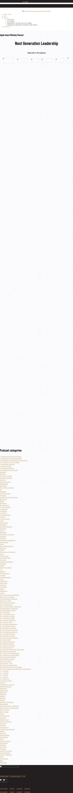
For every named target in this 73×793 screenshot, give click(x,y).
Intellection (3, 581)
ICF (1, 570)
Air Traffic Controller (7, 488)
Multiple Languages (6, 702)
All (1, 490)
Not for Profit (4, 710)
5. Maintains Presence (7, 464)
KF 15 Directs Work (6, 622)
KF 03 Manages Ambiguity (8, 599)
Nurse (2, 714)
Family (2, 550)
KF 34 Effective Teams (7, 659)
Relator (2, 731)
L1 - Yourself (4, 671)
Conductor (3, 513)
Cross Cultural (5, 519)
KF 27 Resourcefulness (7, 646)
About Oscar (7, 14)
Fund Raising (4, 556)
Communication (5, 507)
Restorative (4, 737)
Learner (2, 683)
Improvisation (4, 574)
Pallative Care (4, 720)
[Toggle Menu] (70, 6)
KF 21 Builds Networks (7, 634)
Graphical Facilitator (6, 562)
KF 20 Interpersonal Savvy (8, 632)
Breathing (3, 503)
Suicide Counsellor (6, 751)
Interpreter (4, 583)
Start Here (10, 19)
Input (2, 579)
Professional (4, 727)
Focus (2, 554)
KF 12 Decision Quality (7, 616)
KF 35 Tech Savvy (5, 661)
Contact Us (7, 27)
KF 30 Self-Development (8, 651)
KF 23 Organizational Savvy (9, 638)
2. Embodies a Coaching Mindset (10, 458)
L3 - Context (4, 675)
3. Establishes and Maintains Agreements (13, 460)
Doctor (2, 531)
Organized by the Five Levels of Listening (19, 23)
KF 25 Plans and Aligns (7, 642)
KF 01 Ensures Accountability (9, 595)
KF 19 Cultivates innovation (9, 630)
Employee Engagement (7, 540)
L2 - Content (4, 673)
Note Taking (4, 712)
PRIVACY (12, 788)
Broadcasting (4, 505)
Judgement (3, 591)
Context (2, 517)
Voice (2, 757)
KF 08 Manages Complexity (9, 609)
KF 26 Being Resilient (7, 644)
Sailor (2, 739)
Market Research (5, 687)
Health (2, 566)
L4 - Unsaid (3, 677)
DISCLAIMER (3, 788)
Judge (2, 589)
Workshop (3, 763)
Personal (3, 724)
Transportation (5, 753)
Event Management (6, 546)
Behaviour (3, 499)
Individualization (5, 577)
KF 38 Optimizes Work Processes (11, 667)
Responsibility (4, 735)
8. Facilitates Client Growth (9, 470)
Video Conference (6, 755)
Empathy (3, 538)
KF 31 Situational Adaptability (9, 653)
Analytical (3, 492)
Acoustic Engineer (6, 478)
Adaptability (4, 484)
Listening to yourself (7, 685)
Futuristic (3, 560)
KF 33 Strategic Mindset (8, 657)
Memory (3, 698)
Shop (5, 16)
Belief (2, 501)
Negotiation (4, 704)
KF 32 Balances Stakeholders (9, 655)
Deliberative (4, 523)
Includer (2, 575)
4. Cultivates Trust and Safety (9, 462)
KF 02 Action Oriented (7, 597)
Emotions (3, 536)
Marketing (3, 689)
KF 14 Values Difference (8, 620)
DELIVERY (19, 788)
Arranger (3, 496)
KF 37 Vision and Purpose (8, 665)
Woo (1, 761)
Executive (3, 548)
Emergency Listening (7, 535)
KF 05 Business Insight (7, 603)
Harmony (3, 564)
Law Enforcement (6, 681)
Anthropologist (5, 494)
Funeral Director (5, 558)
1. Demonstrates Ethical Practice (10, 457)
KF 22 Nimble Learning (7, 636)
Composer (3, 511)
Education (3, 533)
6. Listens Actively (6, 466)
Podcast (6, 18)
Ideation (3, 572)
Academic (3, 472)
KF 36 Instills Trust (6, 663)
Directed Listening (6, 527)
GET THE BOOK (25, 1)
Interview (3, 585)
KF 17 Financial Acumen (7, 626)
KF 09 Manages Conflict (7, 611)
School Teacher (5, 741)
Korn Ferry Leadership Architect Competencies (15, 669)
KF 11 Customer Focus (7, 614)
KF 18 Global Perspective (8, 628)
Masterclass (4, 690)
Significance (4, 743)
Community (4, 509)
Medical (2, 696)
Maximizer (3, 692)
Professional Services (7, 729)
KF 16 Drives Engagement (8, 624)
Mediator (3, 694)
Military (2, 700)
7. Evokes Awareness (7, 468)
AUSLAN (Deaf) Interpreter (9, 497)
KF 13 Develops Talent (7, 618)
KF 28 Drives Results (6, 648)
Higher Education (6, 568)
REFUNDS (27, 788)
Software (3, 745)
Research (3, 733)
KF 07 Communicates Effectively (10, 607)
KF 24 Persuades (5, 640)
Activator (3, 480)
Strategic (3, 749)
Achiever (3, 474)
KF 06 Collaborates (6, 605)
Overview (3, 718)
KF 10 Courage (5, 612)
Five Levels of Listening (7, 552)
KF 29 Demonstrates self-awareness (12, 650)
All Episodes (11, 21)
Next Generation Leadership (9, 706)
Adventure (3, 486)
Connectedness (5, 515)
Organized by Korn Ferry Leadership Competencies (22, 25)
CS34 (1, 521)
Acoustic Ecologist (6, 476)
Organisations (5, 716)
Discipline (3, 529)
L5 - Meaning (4, 679)
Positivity (3, 726)
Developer (3, 525)
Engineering (4, 542)
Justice (2, 593)
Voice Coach (4, 759)
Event (2, 544)
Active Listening (5, 482)
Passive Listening (6, 722)
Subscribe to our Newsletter (12, 776)
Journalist (3, 587)
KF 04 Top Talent (5, 601)
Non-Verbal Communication (9, 708)
